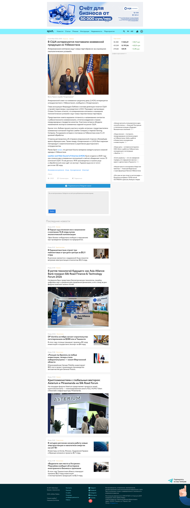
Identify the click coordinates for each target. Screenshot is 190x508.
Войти (52, 211)
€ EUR (116, 45)
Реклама (68, 490)
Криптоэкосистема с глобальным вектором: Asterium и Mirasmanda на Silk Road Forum (74, 382)
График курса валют (118, 53)
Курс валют (117, 38)
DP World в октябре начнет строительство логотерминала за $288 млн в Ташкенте (68, 338)
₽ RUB (116, 49)
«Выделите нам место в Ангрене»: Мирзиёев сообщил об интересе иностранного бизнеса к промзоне (64, 465)
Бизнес (58, 227)
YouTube (92, 498)
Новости (60, 31)
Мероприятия (109, 31)
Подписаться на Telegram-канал (79, 186)
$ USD (116, 42)
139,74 (123, 49)
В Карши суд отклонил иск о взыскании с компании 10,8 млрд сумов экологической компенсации (66, 232)
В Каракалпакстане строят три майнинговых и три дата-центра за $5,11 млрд (67, 252)
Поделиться (78, 178)
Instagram (93, 493)
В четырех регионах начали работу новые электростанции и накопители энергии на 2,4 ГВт (68, 445)
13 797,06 (125, 45)
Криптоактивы (60, 247)
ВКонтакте (93, 495)
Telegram (93, 488)
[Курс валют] (137, 31)
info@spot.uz (114, 503)
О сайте (68, 493)
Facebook (93, 490)
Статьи (67, 31)
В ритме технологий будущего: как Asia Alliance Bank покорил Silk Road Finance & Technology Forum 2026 (76, 273)
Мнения (75, 31)
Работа (68, 500)
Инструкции (84, 31)
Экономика (60, 334)
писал (59, 150)
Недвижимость (96, 31)
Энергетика (59, 440)
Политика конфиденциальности (72, 496)
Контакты (69, 488)
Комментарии (63, 178)
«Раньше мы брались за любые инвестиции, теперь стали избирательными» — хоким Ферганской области (67, 358)
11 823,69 (124, 42)
